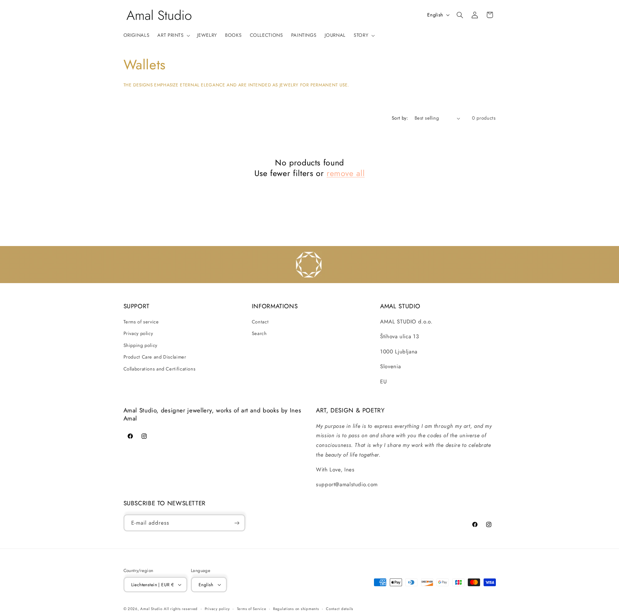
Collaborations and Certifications (159, 368)
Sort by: (400, 118)
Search (259, 333)
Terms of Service (251, 608)
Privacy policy (138, 333)
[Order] (236, 522)
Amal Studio (151, 608)
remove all (346, 173)
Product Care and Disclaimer (154, 356)
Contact (260, 321)
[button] (173, 35)
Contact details (339, 608)
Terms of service (141, 321)
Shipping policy (140, 345)
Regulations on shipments (296, 608)
